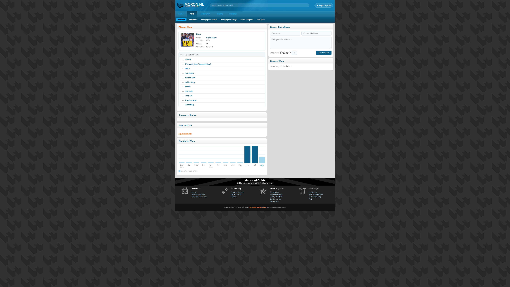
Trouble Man (190, 77)
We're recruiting (315, 197)
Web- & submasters (316, 194)
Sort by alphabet (276, 197)
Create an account (237, 192)
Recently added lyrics (199, 197)
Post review (324, 53)
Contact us (312, 192)
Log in (233, 194)
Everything (189, 105)
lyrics (192, 13)
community (205, 13)
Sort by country (275, 199)
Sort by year (274, 201)
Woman (188, 59)
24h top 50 (193, 19)
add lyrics (261, 19)
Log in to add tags (185, 133)
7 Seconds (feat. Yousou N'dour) (198, 64)
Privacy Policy (261, 207)
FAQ (310, 199)
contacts (233, 13)
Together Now (190, 100)
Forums (233, 197)
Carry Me (188, 95)
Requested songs (276, 194)
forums (220, 13)
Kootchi (188, 86)
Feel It (187, 68)
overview (181, 19)
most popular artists (209, 19)
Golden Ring (190, 82)
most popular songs (229, 19)
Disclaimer (252, 207)
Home (194, 192)
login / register (325, 5)
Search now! (274, 192)
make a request (247, 19)
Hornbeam (189, 73)
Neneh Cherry (211, 38)
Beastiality (189, 91)
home (181, 13)
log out (239, 194)
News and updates (198, 194)
